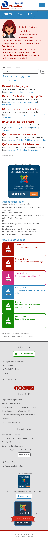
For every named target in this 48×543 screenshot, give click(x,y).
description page (9, 43)
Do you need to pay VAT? (11, 422)
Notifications (20, 316)
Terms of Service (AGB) (11, 403)
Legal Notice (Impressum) (12, 400)
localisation (21, 92)
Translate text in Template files (22, 109)
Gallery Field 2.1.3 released (12, 446)
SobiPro (11, 155)
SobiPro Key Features (13, 218)
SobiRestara (30, 140)
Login (7, 373)
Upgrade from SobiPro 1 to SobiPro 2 (20, 231)
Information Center (16, 14)
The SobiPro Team (12, 369)
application (11, 102)
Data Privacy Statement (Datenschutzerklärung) (21, 407)
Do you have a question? (14, 362)
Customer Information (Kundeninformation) (18, 415)
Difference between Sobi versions (18, 234)
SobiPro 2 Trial (21, 259)
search (35, 127)
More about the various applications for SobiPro (24, 215)
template (42, 115)
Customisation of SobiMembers (22, 144)
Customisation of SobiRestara (21, 134)
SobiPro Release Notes (14, 213)
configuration (20, 127)
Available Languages (16, 86)
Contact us (9, 365)
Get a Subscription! (25, 354)
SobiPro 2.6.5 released (11, 442)
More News (24, 455)
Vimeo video (9, 226)
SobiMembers (22, 150)
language (11, 92)
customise (11, 140)
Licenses (5, 419)
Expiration (19, 302)
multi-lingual (32, 115)
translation (32, 92)
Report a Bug (10, 462)
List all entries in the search (20, 121)
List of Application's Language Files (24, 96)
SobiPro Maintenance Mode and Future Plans (20, 438)
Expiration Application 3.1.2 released (16, 450)
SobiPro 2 (19, 244)
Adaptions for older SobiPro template (20, 229)
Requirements (10, 221)
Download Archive (13, 379)
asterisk (10, 127)
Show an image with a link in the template (21, 223)
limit (29, 127)
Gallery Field (20, 287)
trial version (25, 43)
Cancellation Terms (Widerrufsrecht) (16, 411)
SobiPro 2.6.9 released (11, 435)
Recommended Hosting (14, 466)
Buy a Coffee (24, 496)
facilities (20, 140)
